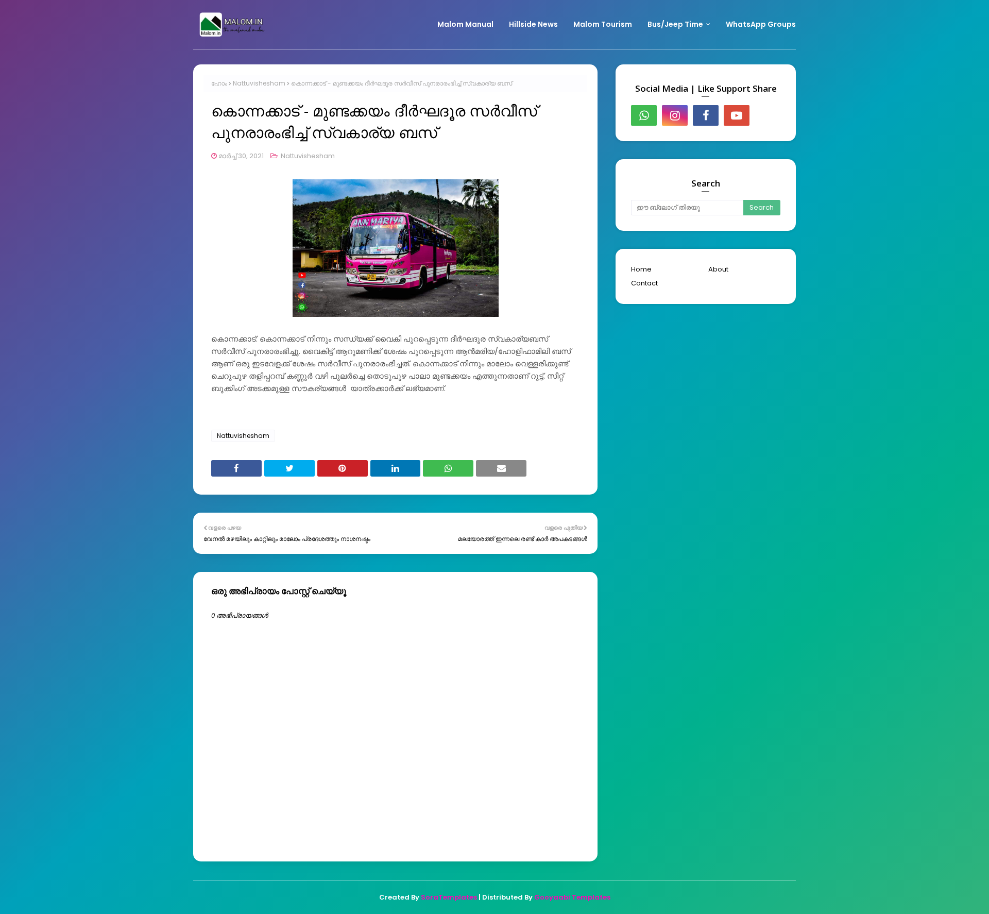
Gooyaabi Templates (572, 897)
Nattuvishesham (259, 83)
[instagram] (675, 115)
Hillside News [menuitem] (533, 24)
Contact (644, 283)
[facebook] (706, 115)
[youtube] (736, 115)
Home (641, 269)
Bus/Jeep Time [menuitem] (675, 24)
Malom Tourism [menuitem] (602, 24)
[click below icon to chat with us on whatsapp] (644, 115)
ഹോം (219, 83)
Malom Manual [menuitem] (465, 24)
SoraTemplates (449, 897)
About (718, 269)
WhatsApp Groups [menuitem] (761, 24)
